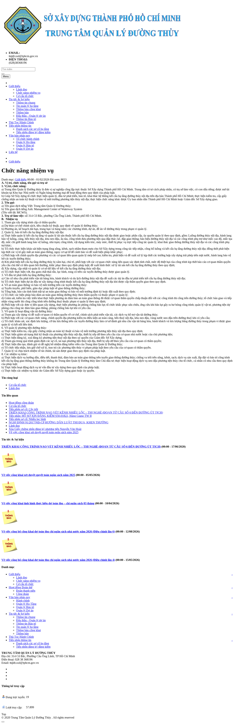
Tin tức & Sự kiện (19, 613)
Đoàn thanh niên (25, 590)
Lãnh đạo (14, 388)
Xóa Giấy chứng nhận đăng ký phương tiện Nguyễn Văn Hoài (45, 429)
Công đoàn (22, 593)
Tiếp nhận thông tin (20, 640)
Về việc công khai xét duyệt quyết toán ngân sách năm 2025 (43, 432)
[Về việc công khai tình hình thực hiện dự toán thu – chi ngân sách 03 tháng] (9, 496)
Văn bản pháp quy (19, 597)
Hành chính (23, 600)
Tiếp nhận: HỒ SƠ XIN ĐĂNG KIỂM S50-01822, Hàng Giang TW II (50, 415)
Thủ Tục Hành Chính (21, 636)
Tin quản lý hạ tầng (27, 626)
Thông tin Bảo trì (26, 623)
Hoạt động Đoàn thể (20, 587)
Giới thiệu (14, 161)
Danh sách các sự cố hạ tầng (32, 643)
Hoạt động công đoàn (21, 402)
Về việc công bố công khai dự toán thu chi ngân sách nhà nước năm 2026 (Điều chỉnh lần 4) (58, 559)
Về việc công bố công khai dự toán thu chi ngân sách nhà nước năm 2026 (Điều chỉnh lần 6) (58, 531)
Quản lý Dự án (24, 610)
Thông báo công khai (28, 630)
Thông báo (22, 633)
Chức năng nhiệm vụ (28, 580)
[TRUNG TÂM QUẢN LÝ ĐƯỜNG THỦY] (92, 46)
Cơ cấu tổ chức (17, 384)
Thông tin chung (25, 617)
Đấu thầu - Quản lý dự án (31, 620)
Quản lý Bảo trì (25, 607)
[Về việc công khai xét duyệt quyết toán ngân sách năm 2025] (9, 467)
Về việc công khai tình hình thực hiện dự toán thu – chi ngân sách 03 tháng (47, 503)
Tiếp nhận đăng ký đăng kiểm (33, 646)
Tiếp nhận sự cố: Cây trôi (23, 409)
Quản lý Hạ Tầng (26, 603)
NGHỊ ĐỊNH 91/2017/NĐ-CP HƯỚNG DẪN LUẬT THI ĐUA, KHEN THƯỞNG (58, 422)
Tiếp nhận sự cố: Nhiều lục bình (27, 419)
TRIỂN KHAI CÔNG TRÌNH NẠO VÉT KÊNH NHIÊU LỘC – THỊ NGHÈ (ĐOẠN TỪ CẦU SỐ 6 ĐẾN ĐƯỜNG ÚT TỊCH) (86, 412)
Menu (6, 76)
